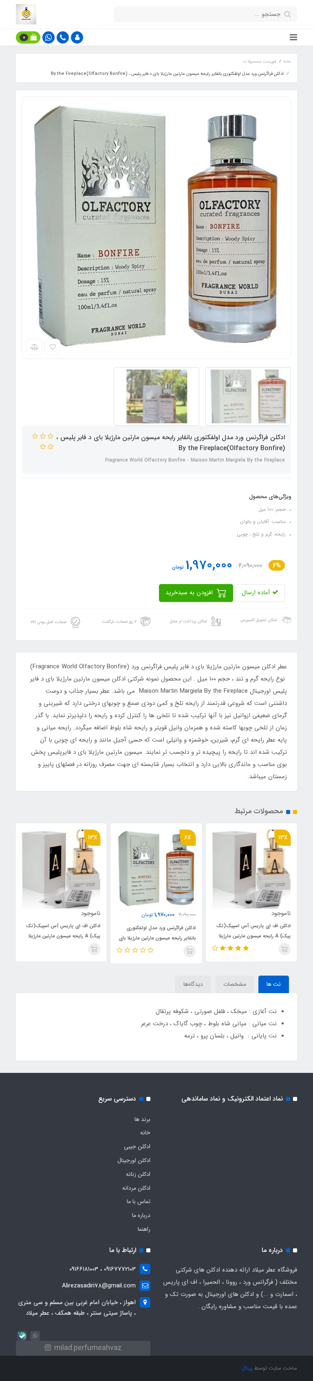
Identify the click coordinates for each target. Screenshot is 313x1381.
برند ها (142, 1119)
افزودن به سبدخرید (190, 592)
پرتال (247, 1368)
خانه (145, 1132)
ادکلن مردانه (136, 1188)
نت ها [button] (274, 984)
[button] (77, 37)
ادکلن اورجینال (133, 1160)
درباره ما (141, 1215)
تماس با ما (138, 1201)
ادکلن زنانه (138, 1174)
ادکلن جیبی (137, 1146)
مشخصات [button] (234, 984)
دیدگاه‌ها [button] (193, 984)
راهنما (144, 1229)
